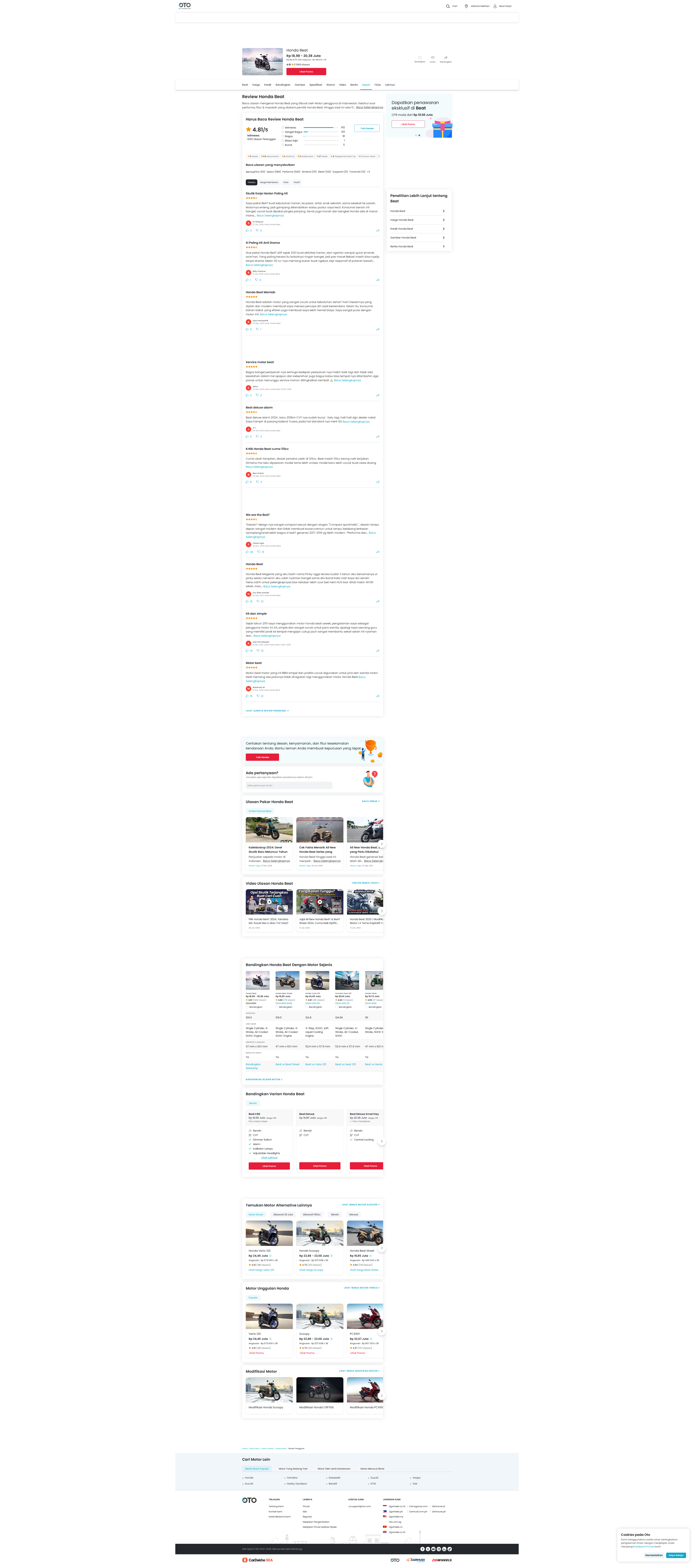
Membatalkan (654, 1555)
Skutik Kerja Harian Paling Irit (267, 193)
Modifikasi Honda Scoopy (266, 1407)
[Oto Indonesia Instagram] (439, 1549)
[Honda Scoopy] (319, 1233)
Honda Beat (254, 564)
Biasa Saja (291, 140)
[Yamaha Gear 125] (347, 980)
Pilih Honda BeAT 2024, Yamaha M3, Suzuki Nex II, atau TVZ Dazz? (268, 921)
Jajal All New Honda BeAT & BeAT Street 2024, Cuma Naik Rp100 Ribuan (319, 921)
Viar (415, 1483)
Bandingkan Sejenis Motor (263, 1079)
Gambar (300, 85)
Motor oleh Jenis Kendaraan (334, 1468)
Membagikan (446, 62)
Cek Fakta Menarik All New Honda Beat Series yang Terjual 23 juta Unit (317, 849)
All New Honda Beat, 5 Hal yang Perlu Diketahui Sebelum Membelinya (367, 849)
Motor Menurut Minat (372, 1468)
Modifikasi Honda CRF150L (316, 1407)
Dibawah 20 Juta (283, 1214)
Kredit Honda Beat (401, 229)
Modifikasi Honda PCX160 (367, 1407)
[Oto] (185, 6)
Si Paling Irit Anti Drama (263, 243)
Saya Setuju (676, 1555)
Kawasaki (334, 1477)
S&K (305, 1511)
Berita (354, 85)
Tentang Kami (276, 1506)
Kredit (267, 85)
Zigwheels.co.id (397, 1506)
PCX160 (355, 1334)
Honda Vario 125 (312, 993)
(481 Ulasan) (318, 1000)
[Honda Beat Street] (287, 980)
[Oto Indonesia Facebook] (422, 1549)
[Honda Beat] (258, 980)
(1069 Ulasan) (259, 1000)
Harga (256, 85)
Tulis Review (367, 128)
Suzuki (374, 1477)
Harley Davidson (297, 1483)
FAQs (378, 85)
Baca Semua (370, 801)
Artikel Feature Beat (260, 811)
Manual (353, 1214)
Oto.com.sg (395, 1521)
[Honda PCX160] (370, 1316)
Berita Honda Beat (401, 246)
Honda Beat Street (284, 993)
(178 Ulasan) (289, 1000)
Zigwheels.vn (396, 1526)
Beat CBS (254, 1114)
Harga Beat (251, 1003)
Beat (245, 85)
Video (342, 85)
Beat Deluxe (306, 1114)
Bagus (289, 136)
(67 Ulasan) (378, 1000)
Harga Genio (370, 1003)
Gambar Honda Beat (403, 237)
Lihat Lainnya (269, 1157)
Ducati (249, 1483)
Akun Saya (505, 6)
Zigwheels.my (396, 1516)
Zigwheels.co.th (397, 1532)
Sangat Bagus (293, 131)
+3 (368, 171)
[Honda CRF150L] (319, 1389)
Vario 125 (255, 1334)
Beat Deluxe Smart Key (364, 1114)
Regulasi (307, 1516)
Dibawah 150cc (312, 1214)
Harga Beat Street (284, 1003)
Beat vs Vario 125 (315, 1064)
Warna (330, 85)
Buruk (288, 144)
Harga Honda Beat (402, 220)
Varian (433, 62)
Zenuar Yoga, (255, 865)
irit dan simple (256, 614)
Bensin (253, 1103)
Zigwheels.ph (396, 1511)
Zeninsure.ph (439, 1511)
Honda (249, 1477)
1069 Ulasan (303, 64)
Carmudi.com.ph (418, 1511)
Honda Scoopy (309, 1251)
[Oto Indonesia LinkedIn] (444, 1549)
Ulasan (366, 85)
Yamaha (292, 1477)
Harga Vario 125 (312, 1003)
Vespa (416, 1477)
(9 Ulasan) (348, 1000)
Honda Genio (371, 993)
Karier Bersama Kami (280, 1516)
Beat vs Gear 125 (345, 1064)
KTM (373, 1483)
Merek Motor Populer (257, 1468)
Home (244, 1448)
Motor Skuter (256, 1214)
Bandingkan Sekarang (253, 1066)
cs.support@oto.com (359, 1506)
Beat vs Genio (373, 1064)
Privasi (306, 1506)
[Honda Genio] (377, 980)
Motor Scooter (368, 1204)
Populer (253, 1297)
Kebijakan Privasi (644, 1546)
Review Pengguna (275, 710)
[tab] (416, 135)
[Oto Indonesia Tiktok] (449, 1549)
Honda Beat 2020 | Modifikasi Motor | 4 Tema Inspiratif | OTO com (369, 921)
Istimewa (290, 127)
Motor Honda (369, 1287)
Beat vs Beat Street (287, 1064)
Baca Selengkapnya (369, 107)
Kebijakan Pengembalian (316, 1521)
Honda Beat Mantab (260, 292)
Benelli (333, 1483)
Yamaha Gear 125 (343, 993)
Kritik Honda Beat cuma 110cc (267, 449)
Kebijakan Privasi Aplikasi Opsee (320, 1526)
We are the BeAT (258, 515)
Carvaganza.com (418, 1506)
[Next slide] (382, 844)
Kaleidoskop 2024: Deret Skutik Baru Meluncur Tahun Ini (268, 849)
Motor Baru (255, 1448)
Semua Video (370, 882)
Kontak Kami (275, 1511)
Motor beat (254, 663)
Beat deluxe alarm (259, 407)
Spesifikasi (315, 85)
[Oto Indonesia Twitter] (428, 1549)
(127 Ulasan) (365, 1348)
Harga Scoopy (314, 1270)
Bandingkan (420, 61)
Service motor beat (260, 362)
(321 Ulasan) (314, 1265)
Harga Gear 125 (342, 1003)
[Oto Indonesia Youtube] (433, 1549)
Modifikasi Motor (366, 1370)
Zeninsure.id (438, 1506)
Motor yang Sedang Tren (293, 1468)
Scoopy (304, 1334)
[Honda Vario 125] (317, 980)
